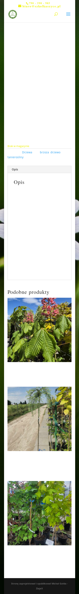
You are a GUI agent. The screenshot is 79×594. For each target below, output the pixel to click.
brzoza (44, 152)
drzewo (55, 152)
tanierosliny (15, 157)
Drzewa (27, 152)
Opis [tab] (15, 169)
